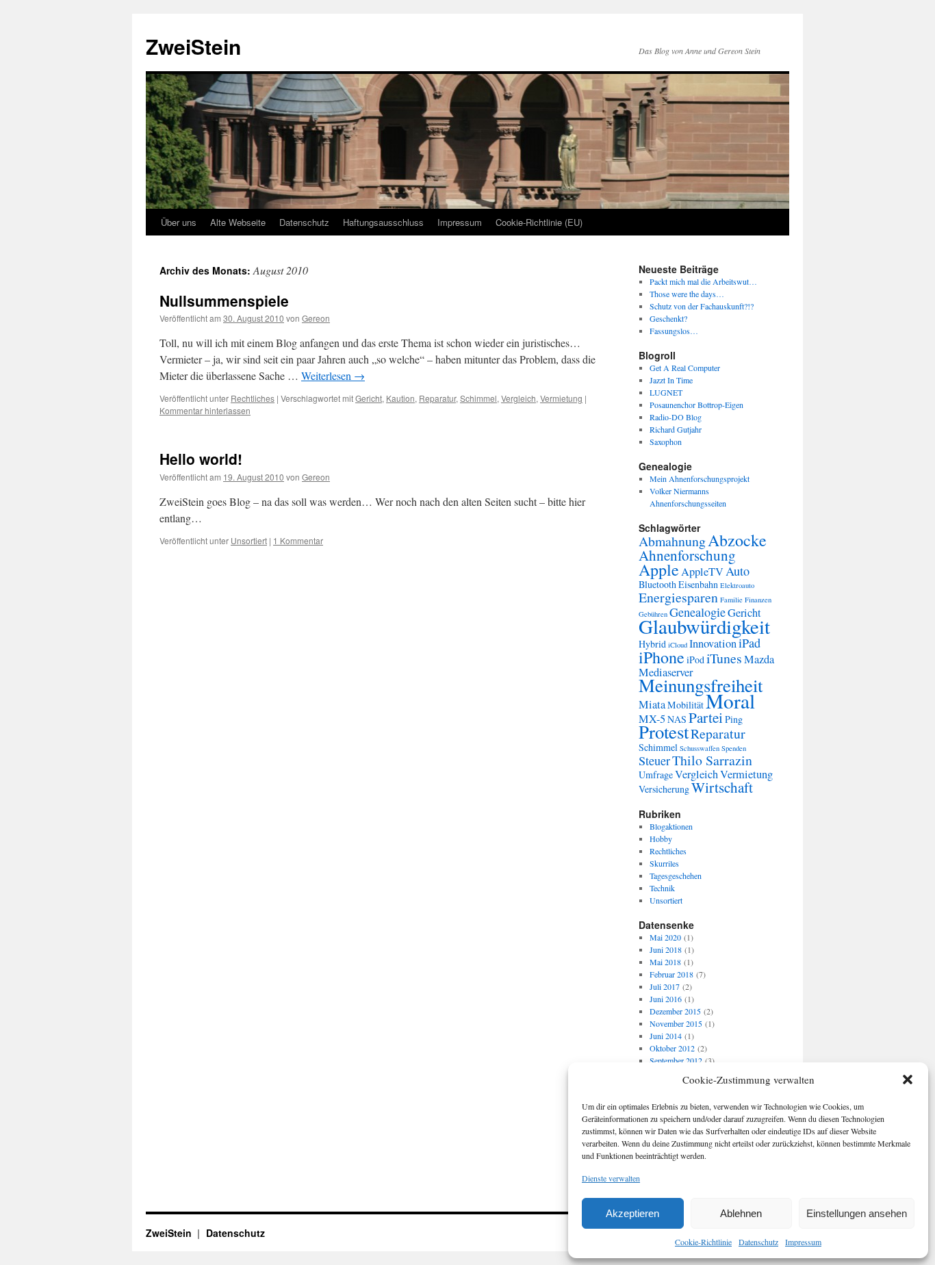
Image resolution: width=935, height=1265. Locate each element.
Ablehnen (741, 1213)
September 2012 (676, 1060)
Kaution (400, 398)
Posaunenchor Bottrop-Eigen (696, 404)
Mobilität (685, 704)
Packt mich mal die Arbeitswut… (703, 281)
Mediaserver (666, 672)
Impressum (803, 1241)
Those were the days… (687, 293)
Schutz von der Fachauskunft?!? (702, 306)
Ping (734, 719)
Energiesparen (678, 597)
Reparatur (437, 398)
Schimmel (478, 398)
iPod (695, 659)
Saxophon (666, 441)
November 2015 (676, 1023)
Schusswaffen (699, 748)
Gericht (368, 398)
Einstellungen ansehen (856, 1213)
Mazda (759, 659)
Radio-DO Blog (676, 416)
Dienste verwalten (611, 1178)
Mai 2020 (665, 937)
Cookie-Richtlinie (703, 1241)
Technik (662, 887)
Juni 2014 (666, 1035)
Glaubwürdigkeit (704, 626)
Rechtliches (252, 398)
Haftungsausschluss (383, 222)
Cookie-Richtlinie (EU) (539, 222)
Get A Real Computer (685, 367)
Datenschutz (758, 1241)
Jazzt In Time (671, 379)
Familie (731, 599)
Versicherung (664, 788)
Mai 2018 (665, 961)
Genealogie (697, 612)
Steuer (654, 760)
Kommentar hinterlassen (205, 410)
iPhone (661, 657)
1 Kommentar (298, 540)
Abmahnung (672, 541)
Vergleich (518, 398)
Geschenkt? (668, 318)
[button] (907, 1079)
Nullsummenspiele (224, 300)
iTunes (724, 658)
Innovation (713, 643)
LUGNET (666, 392)
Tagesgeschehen (676, 875)
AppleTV (702, 571)
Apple (659, 569)
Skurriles (664, 863)
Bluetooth (657, 584)
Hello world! (200, 458)
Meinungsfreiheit (701, 685)
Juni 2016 (666, 998)
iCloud (677, 645)
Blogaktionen (671, 826)
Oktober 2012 (672, 1048)
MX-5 (652, 718)
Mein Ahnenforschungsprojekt (700, 478)
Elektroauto (737, 585)
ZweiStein (193, 46)
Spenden (733, 748)
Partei (706, 717)
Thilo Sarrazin (712, 760)
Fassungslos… (674, 330)
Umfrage (656, 774)
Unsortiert (249, 540)
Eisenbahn (698, 584)
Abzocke (737, 540)
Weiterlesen (333, 375)
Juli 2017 (665, 986)
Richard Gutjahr (676, 429)
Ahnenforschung (687, 555)
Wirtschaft (722, 787)
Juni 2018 (666, 949)
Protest (664, 731)
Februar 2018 (671, 974)
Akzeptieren (632, 1213)
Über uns (178, 222)
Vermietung (561, 398)
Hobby (661, 838)
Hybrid (652, 643)
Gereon (316, 318)
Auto (738, 571)
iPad (749, 643)
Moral (730, 700)
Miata (652, 704)
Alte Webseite (238, 222)
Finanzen (758, 599)
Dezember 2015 (675, 1011)
